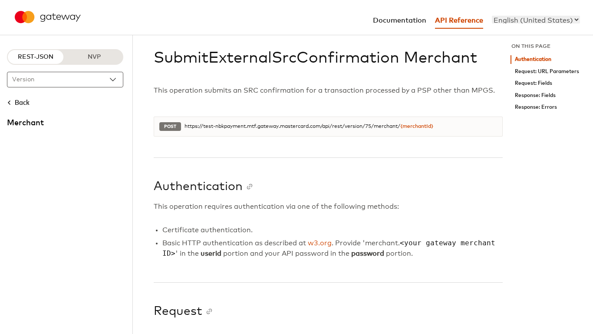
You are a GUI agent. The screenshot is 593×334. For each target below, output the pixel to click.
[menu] (536, 19)
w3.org (320, 243)
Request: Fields (533, 83)
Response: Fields (535, 95)
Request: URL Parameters (547, 71)
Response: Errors (536, 107)
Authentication (533, 59)
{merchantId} (416, 126)
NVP (94, 57)
